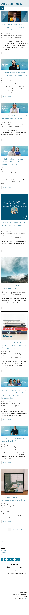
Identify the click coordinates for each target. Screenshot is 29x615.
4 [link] (21, 530)
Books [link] (2, 545)
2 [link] (13, 530)
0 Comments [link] (6, 37)
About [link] (2, 543)
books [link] (25, 598)
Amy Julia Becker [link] (17, 37)
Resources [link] (3, 552)
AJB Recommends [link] (7, 233)
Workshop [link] (3, 550)
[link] (2, 8)
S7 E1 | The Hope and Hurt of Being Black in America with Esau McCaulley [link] (13, 27)
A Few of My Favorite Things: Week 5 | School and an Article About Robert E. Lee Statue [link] (13, 225)
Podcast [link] (10, 35)
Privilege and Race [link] (17, 35)
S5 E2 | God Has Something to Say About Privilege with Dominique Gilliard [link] (13, 161)
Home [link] (2, 541)
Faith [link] (14, 292)
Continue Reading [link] (8, 53)
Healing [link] (5, 124)
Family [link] (5, 35)
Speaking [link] (3, 554)
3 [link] (17, 530)
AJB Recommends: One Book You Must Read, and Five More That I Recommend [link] (13, 345)
